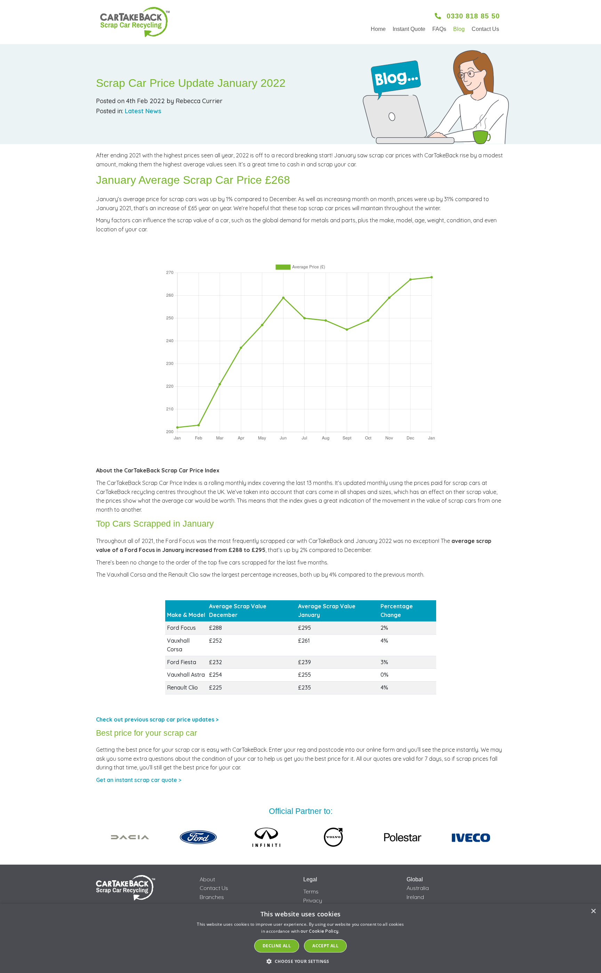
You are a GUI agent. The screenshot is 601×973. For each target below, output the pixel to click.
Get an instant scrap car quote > (138, 779)
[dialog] (300, 938)
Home (378, 29)
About (207, 879)
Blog (459, 29)
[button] (300, 961)
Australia (418, 887)
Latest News (143, 111)
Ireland (415, 896)
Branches (212, 896)
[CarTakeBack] (135, 22)
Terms (311, 891)
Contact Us (485, 29)
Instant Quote (409, 29)
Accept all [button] (325, 946)
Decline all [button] (277, 946)
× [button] (593, 911)
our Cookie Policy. (319, 931)
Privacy (312, 900)
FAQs (439, 29)
